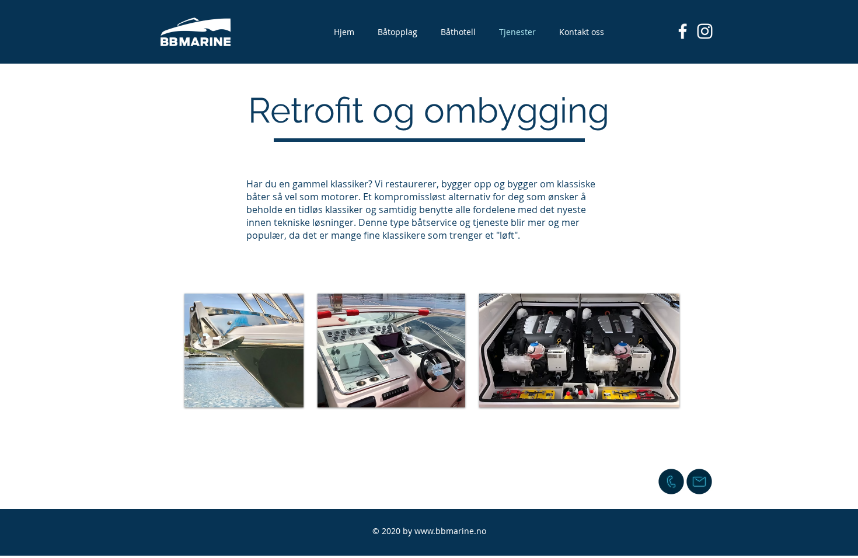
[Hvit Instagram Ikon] (705, 31)
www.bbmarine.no (450, 530)
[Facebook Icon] (682, 31)
